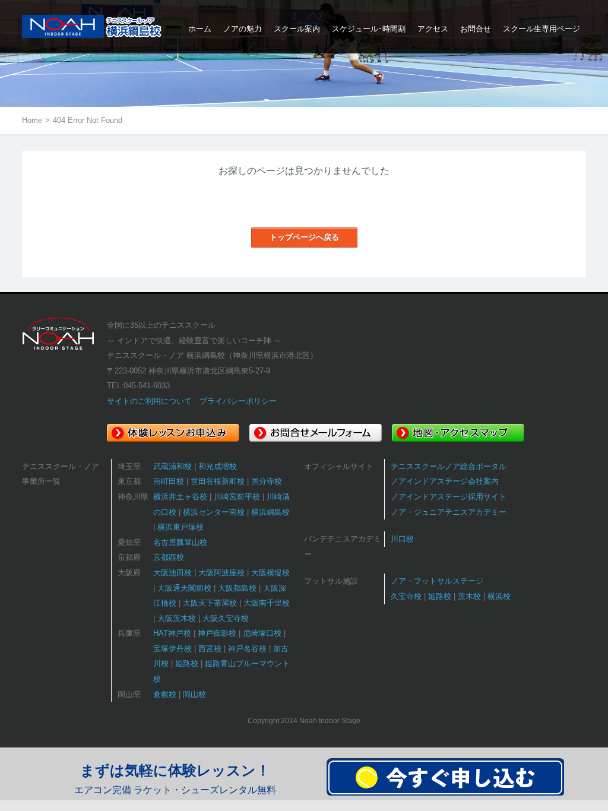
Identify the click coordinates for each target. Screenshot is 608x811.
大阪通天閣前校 (184, 588)
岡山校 (194, 694)
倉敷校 (164, 694)
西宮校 (209, 648)
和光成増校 (217, 466)
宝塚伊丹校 (172, 648)
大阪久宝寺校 (225, 618)
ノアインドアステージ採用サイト (448, 496)
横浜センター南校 (214, 512)
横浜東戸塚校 (180, 526)
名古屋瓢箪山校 (180, 542)
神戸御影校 (217, 633)
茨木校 (469, 596)
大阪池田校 (172, 572)
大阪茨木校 (176, 618)
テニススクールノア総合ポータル (448, 466)
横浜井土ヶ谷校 (180, 496)
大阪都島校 (237, 588)
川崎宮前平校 (237, 496)
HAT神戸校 (172, 633)
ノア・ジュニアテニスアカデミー (448, 512)
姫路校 (186, 663)
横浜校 (499, 596)
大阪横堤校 (270, 572)
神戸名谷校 (247, 648)
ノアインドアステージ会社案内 (445, 481)
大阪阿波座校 (221, 572)
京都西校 (168, 557)
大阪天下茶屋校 (210, 602)
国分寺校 (266, 481)
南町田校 (168, 481)
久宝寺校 (406, 596)
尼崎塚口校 (262, 633)
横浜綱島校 (270, 512)
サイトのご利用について (149, 401)
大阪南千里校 (266, 602)
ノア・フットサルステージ (437, 580)
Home (32, 120)
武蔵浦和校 (172, 466)
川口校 (402, 538)
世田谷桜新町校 (218, 481)
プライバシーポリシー (238, 401)
